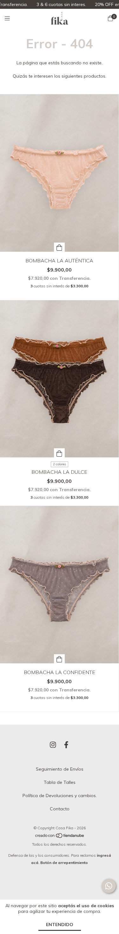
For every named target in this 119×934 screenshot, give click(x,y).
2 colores (59, 464)
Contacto (59, 809)
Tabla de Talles (60, 782)
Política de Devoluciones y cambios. (60, 795)
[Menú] (11, 18)
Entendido (59, 924)
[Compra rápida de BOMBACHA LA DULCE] (59, 452)
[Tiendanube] (60, 837)
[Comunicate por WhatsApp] (109, 886)
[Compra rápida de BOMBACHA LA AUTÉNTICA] (59, 247)
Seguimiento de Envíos (59, 769)
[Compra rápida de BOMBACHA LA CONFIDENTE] (59, 658)
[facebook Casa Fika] (66, 744)
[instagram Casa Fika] (53, 744)
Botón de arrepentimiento (64, 862)
